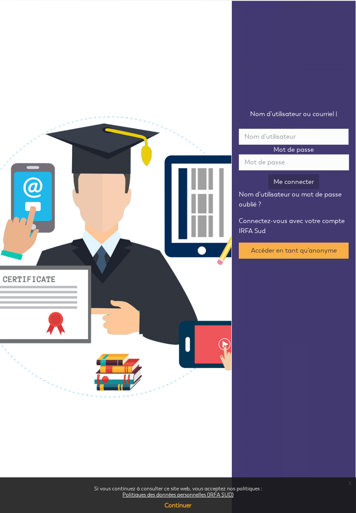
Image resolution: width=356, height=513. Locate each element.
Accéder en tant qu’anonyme (294, 250)
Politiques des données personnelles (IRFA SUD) (178, 495)
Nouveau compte (294, 124)
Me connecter (294, 182)
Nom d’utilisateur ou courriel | (293, 119)
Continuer (178, 505)
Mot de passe (294, 149)
